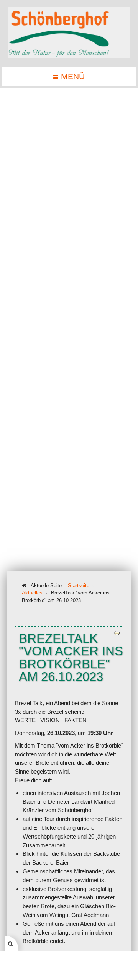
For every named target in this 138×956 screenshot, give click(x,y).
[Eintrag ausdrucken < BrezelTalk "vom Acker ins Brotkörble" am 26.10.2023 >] (117, 632)
